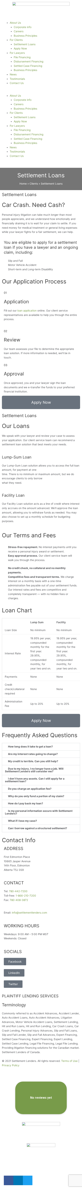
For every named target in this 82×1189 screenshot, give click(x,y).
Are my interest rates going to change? (33, 754)
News (13, 74)
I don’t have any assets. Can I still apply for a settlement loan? (34, 780)
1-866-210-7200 (26, 895)
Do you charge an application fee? (29, 788)
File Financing (22, 57)
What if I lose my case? (22, 820)
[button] (41, 91)
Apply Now (20, 48)
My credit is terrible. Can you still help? (33, 761)
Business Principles (25, 35)
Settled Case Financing (28, 65)
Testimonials (17, 78)
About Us (15, 22)
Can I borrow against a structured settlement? (37, 828)
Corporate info (22, 27)
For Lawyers (17, 52)
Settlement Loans (24, 44)
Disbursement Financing (28, 61)
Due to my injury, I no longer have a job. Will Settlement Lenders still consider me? (34, 770)
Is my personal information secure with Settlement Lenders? (38, 812)
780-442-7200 (18, 891)
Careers (18, 31)
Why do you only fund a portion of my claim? (36, 796)
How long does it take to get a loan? (30, 746)
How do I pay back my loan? (25, 803)
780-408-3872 (19, 900)
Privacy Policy (10, 1065)
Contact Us (17, 83)
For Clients (16, 39)
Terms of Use (69, 1060)
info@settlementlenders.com (29, 912)
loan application (27, 310)
